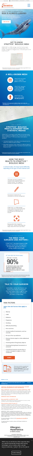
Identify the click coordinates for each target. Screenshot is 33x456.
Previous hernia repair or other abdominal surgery (17, 339)
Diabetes (8, 317)
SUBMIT (9, 357)
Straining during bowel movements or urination (16, 346)
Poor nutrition (10, 328)
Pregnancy (9, 320)
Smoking (8, 323)
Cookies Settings (16, 452)
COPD (7, 314)
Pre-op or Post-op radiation (13, 335)
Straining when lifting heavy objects (16, 342)
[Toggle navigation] (28, 5)
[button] (7, 0)
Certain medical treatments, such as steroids (16, 332)
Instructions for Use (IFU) (21, 418)
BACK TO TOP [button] (5, 379)
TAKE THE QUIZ (6, 21)
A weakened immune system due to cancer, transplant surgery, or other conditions (16, 351)
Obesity (8, 311)
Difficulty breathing (11, 325)
